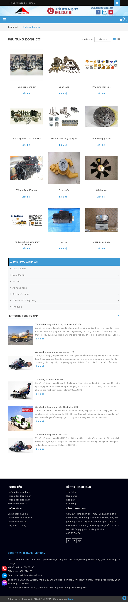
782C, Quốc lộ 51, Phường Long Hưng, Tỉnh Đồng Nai (58, 587)
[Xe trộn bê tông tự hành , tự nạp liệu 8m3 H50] (20, 335)
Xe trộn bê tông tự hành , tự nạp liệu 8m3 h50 (58, 324)
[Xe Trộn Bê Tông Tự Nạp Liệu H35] (20, 445)
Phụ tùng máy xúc (101, 87)
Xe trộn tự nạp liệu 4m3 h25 (49, 379)
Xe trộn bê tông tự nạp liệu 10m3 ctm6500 (56, 407)
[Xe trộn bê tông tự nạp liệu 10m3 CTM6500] (20, 418)
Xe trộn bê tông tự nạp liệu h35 (51, 434)
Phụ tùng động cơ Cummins (26, 138)
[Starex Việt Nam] (64, 8)
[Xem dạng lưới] (114, 39)
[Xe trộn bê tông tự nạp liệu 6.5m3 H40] (20, 363)
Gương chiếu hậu (101, 242)
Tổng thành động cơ (26, 190)
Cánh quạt (101, 190)
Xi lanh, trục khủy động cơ (64, 138)
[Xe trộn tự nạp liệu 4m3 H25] (20, 390)
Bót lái (64, 242)
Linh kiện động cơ (26, 87)
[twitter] (68, 541)
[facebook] (74, 541)
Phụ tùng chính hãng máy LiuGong (26, 243)
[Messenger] (4, 583)
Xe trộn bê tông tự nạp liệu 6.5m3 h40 (54, 352)
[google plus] (79, 541)
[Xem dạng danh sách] (118, 39)
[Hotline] (4, 568)
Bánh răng (64, 87)
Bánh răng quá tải (101, 138)
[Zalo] (4, 575)
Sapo (70, 599)
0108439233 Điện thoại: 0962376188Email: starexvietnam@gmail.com (25, 571)
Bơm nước (64, 190)
